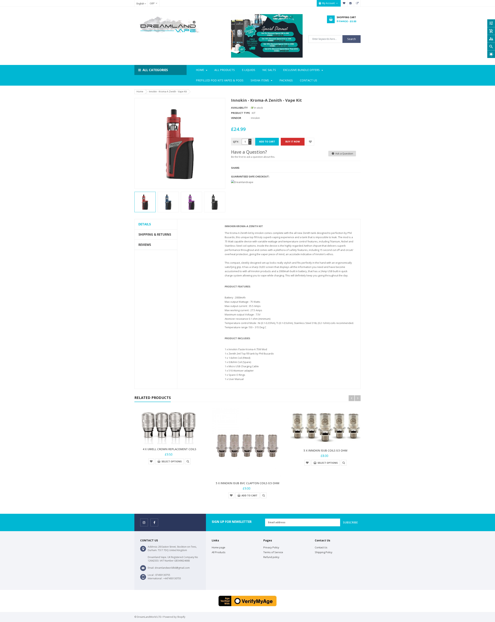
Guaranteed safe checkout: (250, 176)
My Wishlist (344, 3)
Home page (218, 547)
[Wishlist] (310, 142)
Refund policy (271, 557)
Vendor (236, 118)
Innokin (255, 118)
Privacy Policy (271, 547)
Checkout (350, 3)
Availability (239, 107)
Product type (240, 113)
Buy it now (292, 141)
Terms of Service (273, 552)
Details (144, 224)
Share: (235, 168)
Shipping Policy (323, 552)
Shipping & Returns (154, 234)
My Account (328, 3)
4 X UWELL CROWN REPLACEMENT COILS (169, 449)
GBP (150, 3)
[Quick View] (187, 461)
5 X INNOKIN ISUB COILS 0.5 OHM (325, 450)
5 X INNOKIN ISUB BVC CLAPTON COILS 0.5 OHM (247, 483)
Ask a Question (344, 153)
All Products (218, 552)
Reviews (144, 245)
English (141, 3)
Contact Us (321, 547)
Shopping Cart (357, 3)
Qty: (236, 141)
